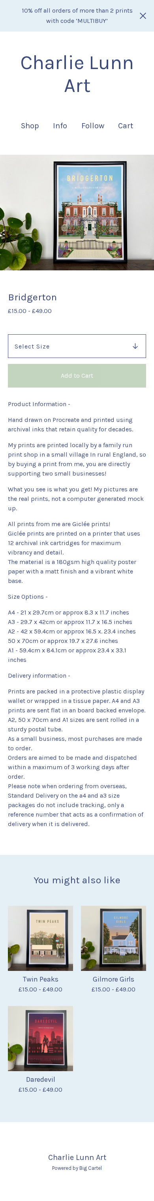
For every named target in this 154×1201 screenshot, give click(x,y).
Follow (92, 125)
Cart (126, 125)
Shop (30, 125)
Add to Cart (77, 375)
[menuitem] (30, 125)
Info (60, 125)
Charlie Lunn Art (77, 74)
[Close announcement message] (143, 16)
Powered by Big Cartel (77, 1168)
